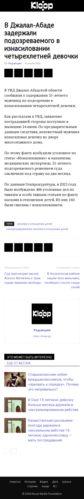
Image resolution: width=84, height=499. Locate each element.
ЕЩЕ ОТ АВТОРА (19, 363)
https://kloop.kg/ (42, 336)
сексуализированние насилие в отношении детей (37, 228)
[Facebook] (8, 73)
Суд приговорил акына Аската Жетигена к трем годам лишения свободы (22, 278)
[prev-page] (7, 451)
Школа (66, 482)
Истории (30, 482)
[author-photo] (42, 324)
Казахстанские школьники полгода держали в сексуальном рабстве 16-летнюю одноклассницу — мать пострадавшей (50, 430)
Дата (55, 482)
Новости (15, 482)
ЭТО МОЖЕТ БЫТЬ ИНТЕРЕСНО (29, 357)
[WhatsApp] (48, 73)
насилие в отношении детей (34, 223)
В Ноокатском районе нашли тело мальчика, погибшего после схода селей (62, 280)
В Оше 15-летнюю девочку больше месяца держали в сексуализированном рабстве (53, 405)
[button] (7, 6)
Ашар (45, 486)
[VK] (28, 73)
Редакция (15, 63)
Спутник (32, 486)
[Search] (78, 6)
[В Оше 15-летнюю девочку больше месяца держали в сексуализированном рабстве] (15, 404)
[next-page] (14, 451)
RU (55, 486)
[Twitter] (18, 73)
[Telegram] (38, 73)
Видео (44, 482)
